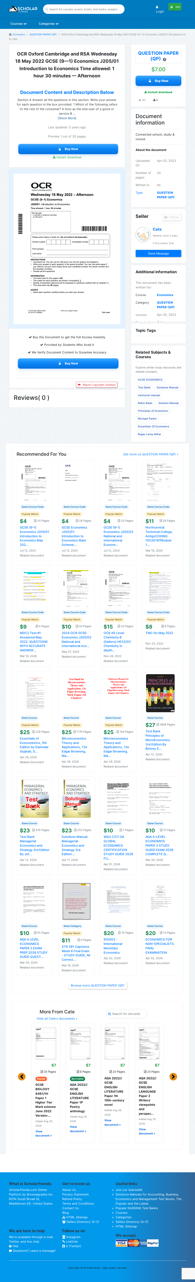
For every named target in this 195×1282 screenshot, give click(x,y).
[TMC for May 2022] (160, 587)
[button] (22, 1076)
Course (141, 295)
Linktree (71, 1241)
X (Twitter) (73, 1246)
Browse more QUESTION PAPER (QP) (97, 985)
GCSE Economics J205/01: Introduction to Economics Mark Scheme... (74, 536)
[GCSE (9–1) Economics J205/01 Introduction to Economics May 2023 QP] (34, 482)
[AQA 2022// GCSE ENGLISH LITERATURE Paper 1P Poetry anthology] (80, 1043)
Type (139, 192)
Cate (157, 229)
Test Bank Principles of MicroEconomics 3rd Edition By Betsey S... (157, 739)
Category (142, 302)
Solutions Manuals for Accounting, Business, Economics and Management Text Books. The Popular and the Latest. (148, 1198)
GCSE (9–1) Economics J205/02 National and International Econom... (118, 536)
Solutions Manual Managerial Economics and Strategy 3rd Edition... (74, 845)
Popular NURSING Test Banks (137, 1208)
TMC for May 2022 (159, 633)
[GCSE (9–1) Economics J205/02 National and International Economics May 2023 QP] (118, 482)
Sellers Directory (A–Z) (82, 1222)
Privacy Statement (75, 1194)
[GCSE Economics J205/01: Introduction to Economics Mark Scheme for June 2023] (76, 482)
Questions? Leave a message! (33, 1251)
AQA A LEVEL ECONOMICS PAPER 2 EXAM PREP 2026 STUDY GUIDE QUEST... (34, 948)
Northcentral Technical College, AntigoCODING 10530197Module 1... (159, 536)
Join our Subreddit (129, 1190)
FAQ (15, 1246)
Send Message (158, 253)
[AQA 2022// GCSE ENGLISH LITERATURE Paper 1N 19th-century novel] (114, 1043)
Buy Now (71, 149)
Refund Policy (72, 1199)
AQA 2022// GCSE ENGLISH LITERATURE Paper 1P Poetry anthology (79, 1098)
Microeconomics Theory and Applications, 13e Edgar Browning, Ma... (74, 747)
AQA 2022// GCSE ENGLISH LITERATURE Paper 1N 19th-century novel (114, 1091)
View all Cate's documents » (57, 1018)
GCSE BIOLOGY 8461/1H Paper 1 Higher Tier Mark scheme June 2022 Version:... (45, 1100)
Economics (19, 34)
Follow (174, 217)
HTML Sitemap (76, 1217)
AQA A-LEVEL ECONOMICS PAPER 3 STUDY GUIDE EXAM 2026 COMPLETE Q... (159, 845)
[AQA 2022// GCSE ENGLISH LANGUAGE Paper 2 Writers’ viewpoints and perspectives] (149, 1043)
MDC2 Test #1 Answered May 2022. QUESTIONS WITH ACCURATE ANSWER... (34, 641)
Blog (65, 1213)
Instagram (73, 1237)
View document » (43, 1133)
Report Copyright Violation (99, 384)
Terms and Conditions (78, 1203)
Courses (17, 23)
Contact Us (70, 1208)
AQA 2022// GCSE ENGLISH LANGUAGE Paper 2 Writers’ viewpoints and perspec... (147, 1095)
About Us (69, 1190)
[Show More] (67, 118)
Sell (177, 6)
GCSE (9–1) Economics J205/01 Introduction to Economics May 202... (34, 536)
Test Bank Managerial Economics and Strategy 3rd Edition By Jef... (35, 845)
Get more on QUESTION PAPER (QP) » (150, 454)
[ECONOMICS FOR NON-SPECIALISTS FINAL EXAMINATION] (160, 901)
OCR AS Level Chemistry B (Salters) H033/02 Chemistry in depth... (117, 641)
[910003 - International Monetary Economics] (118, 901)
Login (160, 11)
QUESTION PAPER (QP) (43, 34)
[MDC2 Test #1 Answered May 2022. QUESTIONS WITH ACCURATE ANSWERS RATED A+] (34, 587)
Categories (47, 23)
